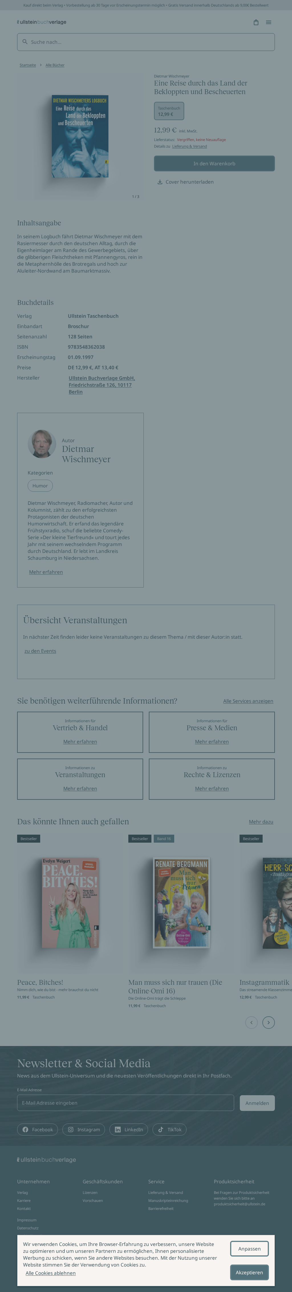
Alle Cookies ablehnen (51, 1273)
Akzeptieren (249, 1272)
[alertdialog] (146, 1260)
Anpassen (249, 1248)
